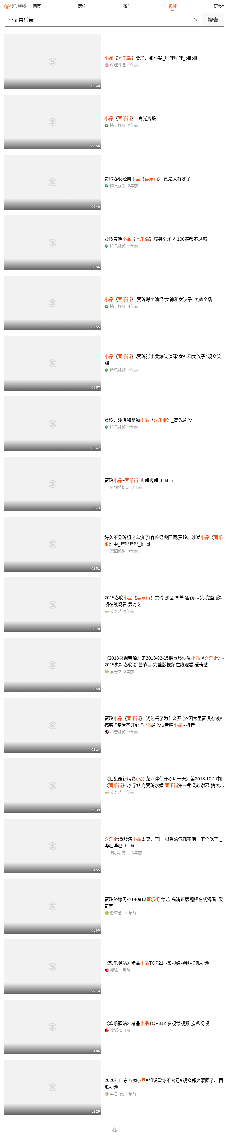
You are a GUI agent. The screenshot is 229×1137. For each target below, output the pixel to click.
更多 (218, 6)
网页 (37, 6)
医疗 (82, 6)
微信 (127, 6)
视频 (172, 6)
